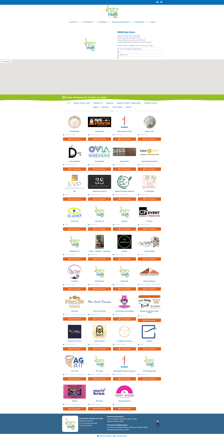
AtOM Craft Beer (99, 341)
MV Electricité (99, 281)
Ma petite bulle (74, 131)
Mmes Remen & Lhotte (124, 131)
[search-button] (161, 2)
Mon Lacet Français (99, 311)
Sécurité (128, 107)
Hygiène (95, 107)
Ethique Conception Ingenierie (124, 191)
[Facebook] (157, 421)
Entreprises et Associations (120, 22)
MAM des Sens (74, 251)
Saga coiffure (124, 161)
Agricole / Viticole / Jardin (82, 103)
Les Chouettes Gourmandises (124, 311)
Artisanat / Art (98, 103)
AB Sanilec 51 (99, 221)
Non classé (105, 107)
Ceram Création (149, 251)
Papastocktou (99, 131)
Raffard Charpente (149, 281)
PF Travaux (99, 371)
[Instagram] (157, 424)
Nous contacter (84, 428)
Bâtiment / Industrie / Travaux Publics (129, 103)
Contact (152, 22)
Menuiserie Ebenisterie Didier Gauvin (149, 311)
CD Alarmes (74, 221)
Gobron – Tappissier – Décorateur (99, 251)
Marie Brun (99, 401)
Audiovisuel (109, 103)
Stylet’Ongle (124, 281)
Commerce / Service (150, 103)
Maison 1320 (149, 131)
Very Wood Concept (124, 401)
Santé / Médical (117, 107)
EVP (74, 191)
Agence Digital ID (74, 161)
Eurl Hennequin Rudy (149, 371)
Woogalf (124, 251)
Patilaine (74, 401)
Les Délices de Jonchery (124, 341)
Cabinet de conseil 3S (99, 191)
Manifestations (139, 22)
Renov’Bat (74, 311)
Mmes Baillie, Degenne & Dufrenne (124, 371)
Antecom (124, 221)
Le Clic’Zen (74, 281)
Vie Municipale (87, 22)
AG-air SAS (74, 371)
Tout (68, 103)
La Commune (73, 22)
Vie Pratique (102, 22)
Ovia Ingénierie (99, 161)
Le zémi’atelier (149, 191)
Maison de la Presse (74, 341)
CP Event (149, 221)
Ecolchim (149, 341)
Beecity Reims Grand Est (149, 161)
